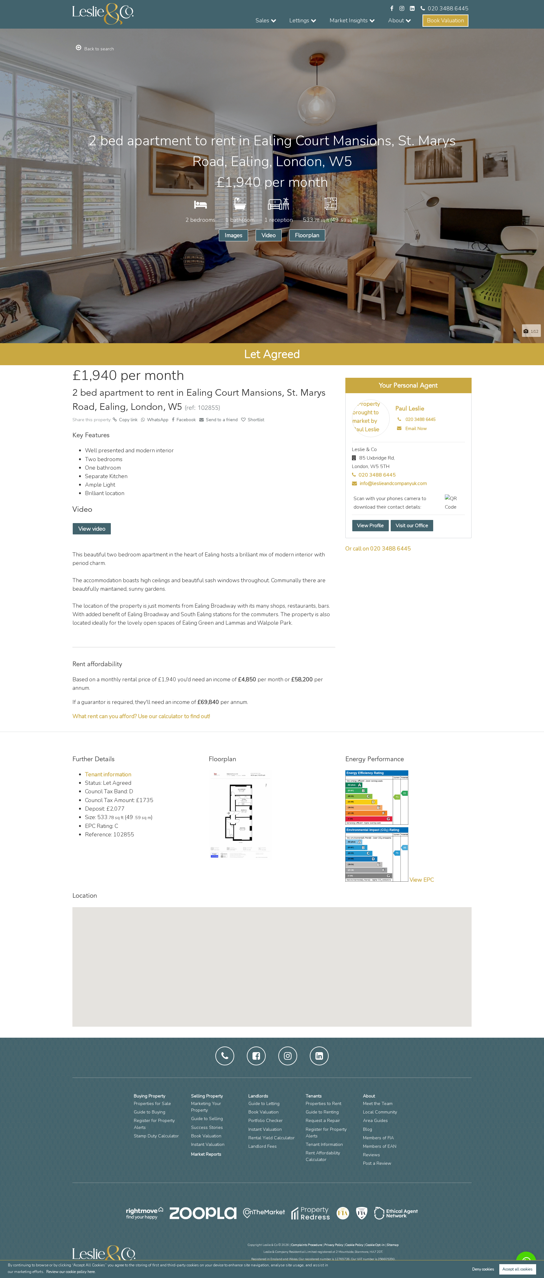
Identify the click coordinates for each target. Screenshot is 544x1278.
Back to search (99, 49)
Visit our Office (412, 525)
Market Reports (206, 1154)
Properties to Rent (323, 1104)
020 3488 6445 (448, 8)
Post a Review (377, 1163)
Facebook (186, 420)
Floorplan (307, 235)
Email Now (416, 429)
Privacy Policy (333, 1245)
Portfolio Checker (265, 1121)
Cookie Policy (354, 1245)
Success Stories (207, 1127)
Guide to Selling (207, 1119)
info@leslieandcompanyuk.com (393, 483)
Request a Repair (323, 1121)
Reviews (371, 1155)
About (369, 1096)
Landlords (258, 1096)
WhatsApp (157, 420)
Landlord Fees (262, 1146)
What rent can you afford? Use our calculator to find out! (141, 716)
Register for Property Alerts (154, 1124)
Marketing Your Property (206, 1107)
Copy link (129, 420)
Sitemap (393, 1245)
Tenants (314, 1096)
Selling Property (207, 1096)
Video (269, 235)
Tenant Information (324, 1144)
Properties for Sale (152, 1104)
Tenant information (108, 774)
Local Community (380, 1112)
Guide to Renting (322, 1112)
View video (91, 529)
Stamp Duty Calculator (156, 1136)
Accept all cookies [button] (517, 1269)
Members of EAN (379, 1146)
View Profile (370, 525)
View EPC (422, 880)
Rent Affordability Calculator (323, 1156)
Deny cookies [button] (483, 1269)
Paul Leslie (409, 408)
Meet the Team (378, 1104)
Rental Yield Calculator (271, 1138)
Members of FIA (378, 1138)
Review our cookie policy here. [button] (71, 1271)
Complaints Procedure (306, 1245)
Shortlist (256, 420)
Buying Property (149, 1096)
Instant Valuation (207, 1144)
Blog (367, 1129)
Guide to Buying (149, 1112)
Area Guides (375, 1121)
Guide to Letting (264, 1104)
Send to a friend (222, 420)
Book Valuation (445, 20)
